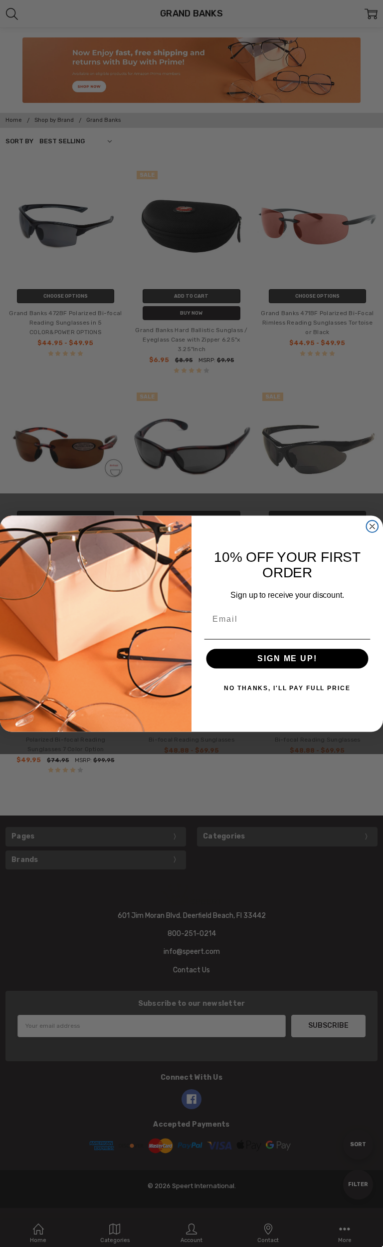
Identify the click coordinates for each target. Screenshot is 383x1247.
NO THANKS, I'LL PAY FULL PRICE (287, 688)
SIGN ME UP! (287, 658)
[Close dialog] (373, 526)
